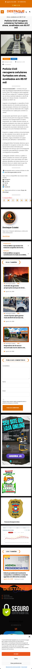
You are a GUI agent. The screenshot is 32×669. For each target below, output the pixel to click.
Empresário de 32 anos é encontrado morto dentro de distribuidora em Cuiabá (14, 347)
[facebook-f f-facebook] (13, 5)
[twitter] (17, 200)
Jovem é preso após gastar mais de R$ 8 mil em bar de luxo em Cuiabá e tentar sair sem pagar (14, 317)
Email (4, 391)
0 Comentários (7, 64)
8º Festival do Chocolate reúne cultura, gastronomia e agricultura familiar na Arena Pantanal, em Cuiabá (17, 577)
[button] (29, 636)
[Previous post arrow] (28, 246)
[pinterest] (26, 200)
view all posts (6, 236)
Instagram (7, 179)
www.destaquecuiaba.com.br (12, 172)
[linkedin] (21, 200)
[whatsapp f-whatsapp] (17, 5)
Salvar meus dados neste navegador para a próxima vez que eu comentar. (14, 402)
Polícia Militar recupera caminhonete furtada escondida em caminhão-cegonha (14, 254)
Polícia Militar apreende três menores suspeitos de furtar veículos (13, 247)
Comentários (6, 366)
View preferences (16, 663)
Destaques (6, 59)
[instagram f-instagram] (19, 5)
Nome (4, 381)
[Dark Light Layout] (29, 12)
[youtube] (15, 5)
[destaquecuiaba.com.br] (16, 15)
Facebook (7, 187)
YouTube (6, 181)
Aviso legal (24, 667)
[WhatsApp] (13, 200)
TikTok (6, 183)
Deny (16, 658)
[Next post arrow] (28, 254)
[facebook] (4, 200)
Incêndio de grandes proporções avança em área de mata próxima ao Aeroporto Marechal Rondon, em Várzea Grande (14, 287)
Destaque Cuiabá (8, 62)
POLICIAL (14, 59)
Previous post (7, 243)
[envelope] (8, 200)
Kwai (5, 185)
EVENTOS (7, 556)
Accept (16, 654)
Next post (6, 250)
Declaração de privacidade (13, 667)
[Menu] (2, 11)
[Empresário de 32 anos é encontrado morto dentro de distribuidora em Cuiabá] (16, 334)
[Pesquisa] (26, 12)
